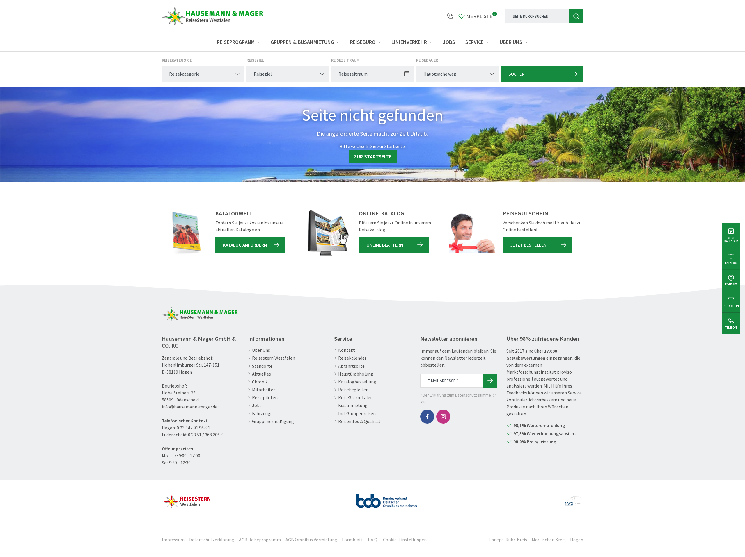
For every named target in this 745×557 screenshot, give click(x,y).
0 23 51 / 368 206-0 (206, 435)
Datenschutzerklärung (211, 539)
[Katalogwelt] (185, 233)
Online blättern (384, 245)
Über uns (511, 42)
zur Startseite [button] (372, 156)
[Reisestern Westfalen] (186, 498)
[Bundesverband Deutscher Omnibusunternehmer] (386, 498)
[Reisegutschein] (472, 233)
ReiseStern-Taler (355, 397)
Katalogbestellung (357, 382)
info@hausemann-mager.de (189, 407)
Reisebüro (362, 42)
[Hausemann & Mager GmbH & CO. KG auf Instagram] (443, 417)
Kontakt (346, 350)
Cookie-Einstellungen (405, 539)
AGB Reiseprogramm (260, 539)
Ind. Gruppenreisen (357, 413)
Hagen (576, 539)
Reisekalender (352, 358)
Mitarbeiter (263, 389)
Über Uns (261, 350)
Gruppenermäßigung (273, 421)
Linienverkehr (409, 42)
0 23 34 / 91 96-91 (193, 428)
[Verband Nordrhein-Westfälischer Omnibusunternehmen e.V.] (573, 498)
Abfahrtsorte (351, 366)
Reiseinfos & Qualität (359, 421)
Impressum (173, 539)
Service (474, 42)
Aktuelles (261, 374)
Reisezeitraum (345, 60)
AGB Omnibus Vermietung (311, 539)
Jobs (449, 42)
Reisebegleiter (353, 389)
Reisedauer (427, 60)
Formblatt (352, 539)
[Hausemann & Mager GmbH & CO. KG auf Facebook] (427, 417)
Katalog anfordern (245, 245)
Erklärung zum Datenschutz (453, 395)
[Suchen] (576, 16)
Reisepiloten (265, 397)
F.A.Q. (373, 539)
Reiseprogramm (236, 42)
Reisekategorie (177, 60)
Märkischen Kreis (548, 539)
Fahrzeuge (262, 413)
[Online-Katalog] (328, 233)
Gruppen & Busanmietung (302, 42)
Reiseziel (255, 60)
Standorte (262, 366)
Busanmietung (353, 405)
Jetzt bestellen (528, 245)
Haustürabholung (355, 374)
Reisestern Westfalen (273, 358)
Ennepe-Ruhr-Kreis (508, 539)
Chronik (260, 382)
